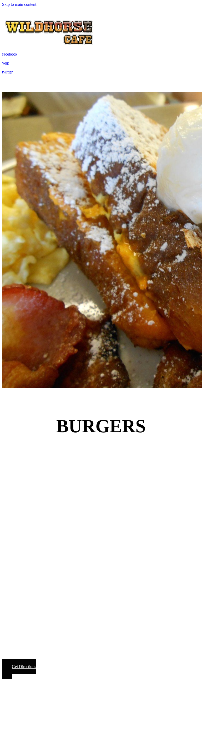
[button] (19, 669)
